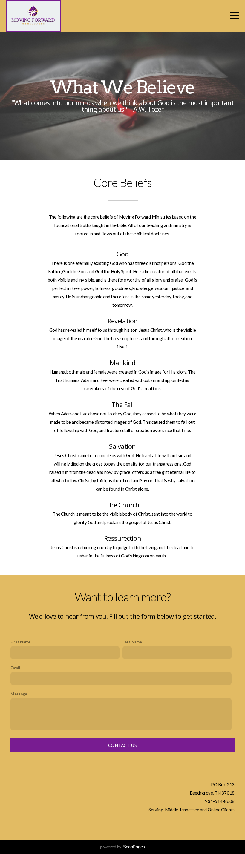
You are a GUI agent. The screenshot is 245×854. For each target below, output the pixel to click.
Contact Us (122, 745)
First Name (20, 642)
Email (15, 668)
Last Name (132, 642)
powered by (122, 846)
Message (18, 694)
